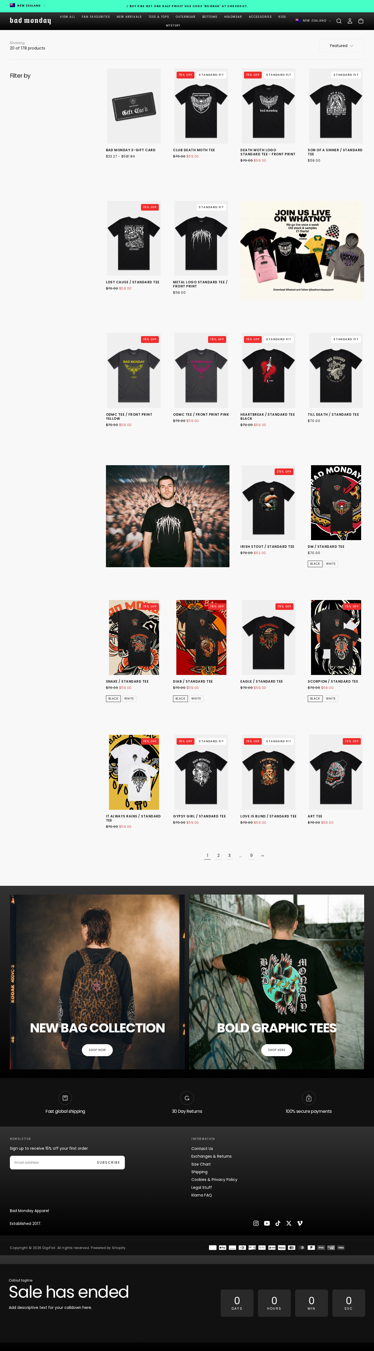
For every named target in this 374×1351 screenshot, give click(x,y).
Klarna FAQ (201, 1195)
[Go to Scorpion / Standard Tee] (336, 637)
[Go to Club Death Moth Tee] (201, 106)
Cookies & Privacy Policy (214, 1179)
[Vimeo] (300, 1223)
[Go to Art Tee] (336, 772)
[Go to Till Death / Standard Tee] (336, 370)
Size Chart (201, 1164)
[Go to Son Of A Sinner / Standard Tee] (336, 106)
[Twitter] (289, 1223)
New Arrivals (129, 17)
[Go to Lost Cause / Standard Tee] (134, 238)
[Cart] (361, 21)
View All (67, 17)
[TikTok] (278, 1223)
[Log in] (350, 21)
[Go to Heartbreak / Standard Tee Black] (268, 370)
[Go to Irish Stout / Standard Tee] (268, 502)
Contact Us (202, 1148)
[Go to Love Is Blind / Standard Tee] (268, 772)
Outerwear (186, 17)
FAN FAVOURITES (96, 17)
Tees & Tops (159, 17)
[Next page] (262, 856)
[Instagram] (256, 1223)
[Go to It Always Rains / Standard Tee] (134, 772)
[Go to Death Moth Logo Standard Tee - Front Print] (268, 106)
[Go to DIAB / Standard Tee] (201, 637)
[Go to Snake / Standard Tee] (134, 637)
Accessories (260, 17)
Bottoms (210, 17)
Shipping (199, 1172)
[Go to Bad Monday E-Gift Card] (134, 106)
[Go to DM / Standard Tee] (336, 502)
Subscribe (108, 1162)
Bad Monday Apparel (29, 1210)
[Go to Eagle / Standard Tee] (268, 637)
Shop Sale (24, 1323)
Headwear (233, 17)
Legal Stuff (201, 1187)
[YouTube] (267, 1223)
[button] (339, 21)
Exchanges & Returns (211, 1156)
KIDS (282, 17)
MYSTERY (173, 26)
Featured (338, 45)
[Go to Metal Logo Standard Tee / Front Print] (201, 238)
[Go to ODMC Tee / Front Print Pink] (201, 370)
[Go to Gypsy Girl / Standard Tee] (201, 772)
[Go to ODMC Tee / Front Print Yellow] (134, 370)
